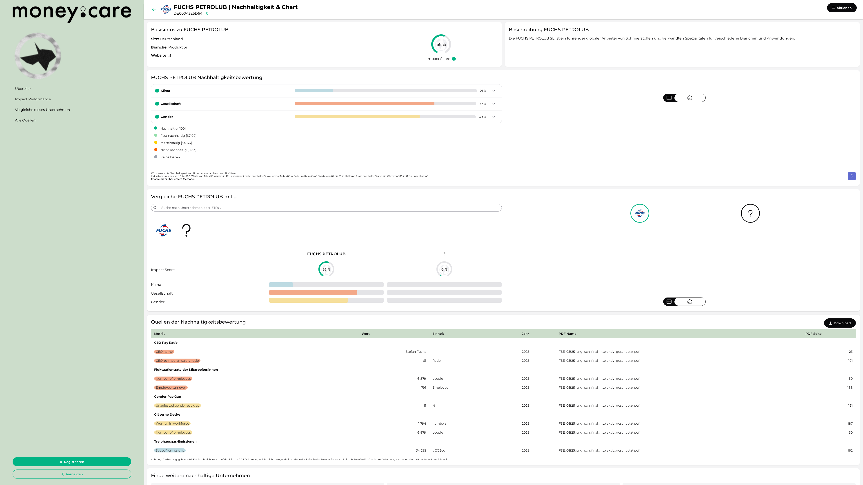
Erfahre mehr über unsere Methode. (173, 179)
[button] (494, 91)
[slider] (441, 44)
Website (159, 55)
